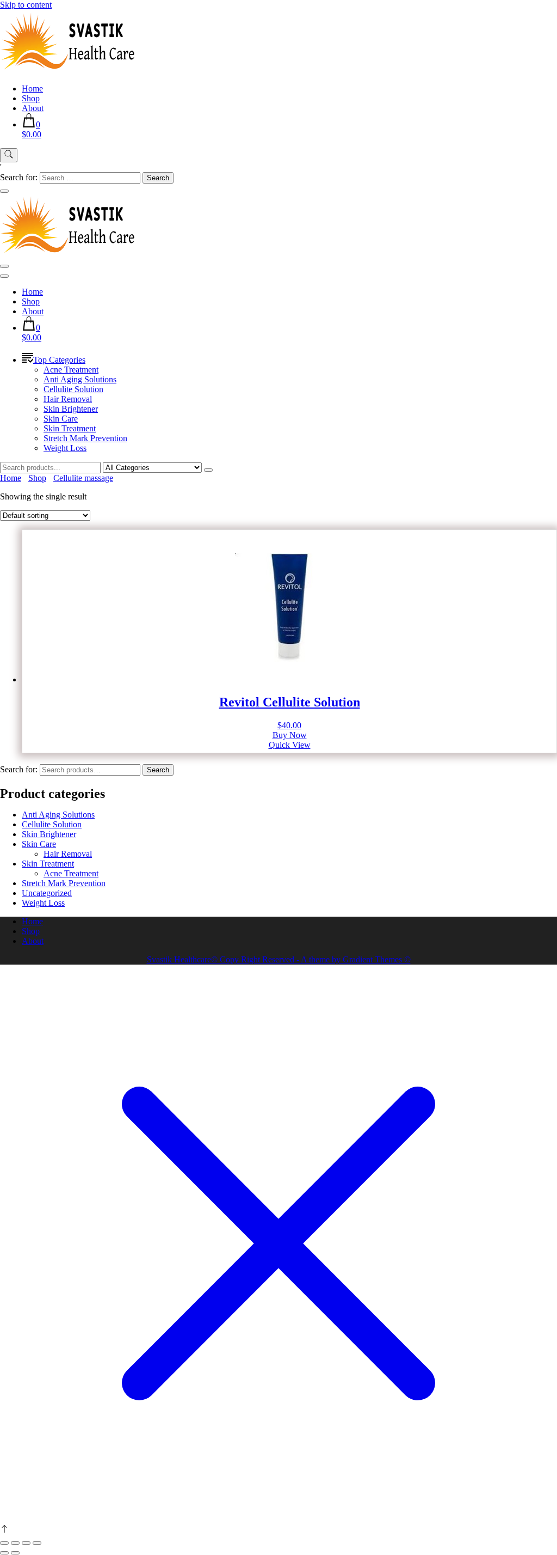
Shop (31, 98)
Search (158, 770)
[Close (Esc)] (37, 1543)
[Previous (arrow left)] (4, 1552)
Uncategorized (47, 893)
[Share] (26, 1543)
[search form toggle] (8, 155)
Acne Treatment (71, 369)
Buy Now (290, 735)
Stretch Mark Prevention (85, 438)
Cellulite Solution (73, 389)
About (33, 108)
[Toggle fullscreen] (15, 1543)
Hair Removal (68, 399)
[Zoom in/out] (4, 1543)
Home (32, 88)
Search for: (19, 769)
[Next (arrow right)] (15, 1552)
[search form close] (4, 191)
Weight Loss (65, 448)
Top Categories (59, 359)
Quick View (290, 744)
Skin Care (61, 418)
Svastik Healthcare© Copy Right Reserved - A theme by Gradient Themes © (279, 959)
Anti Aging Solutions (80, 379)
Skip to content (26, 4)
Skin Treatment (70, 428)
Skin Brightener (71, 408)
